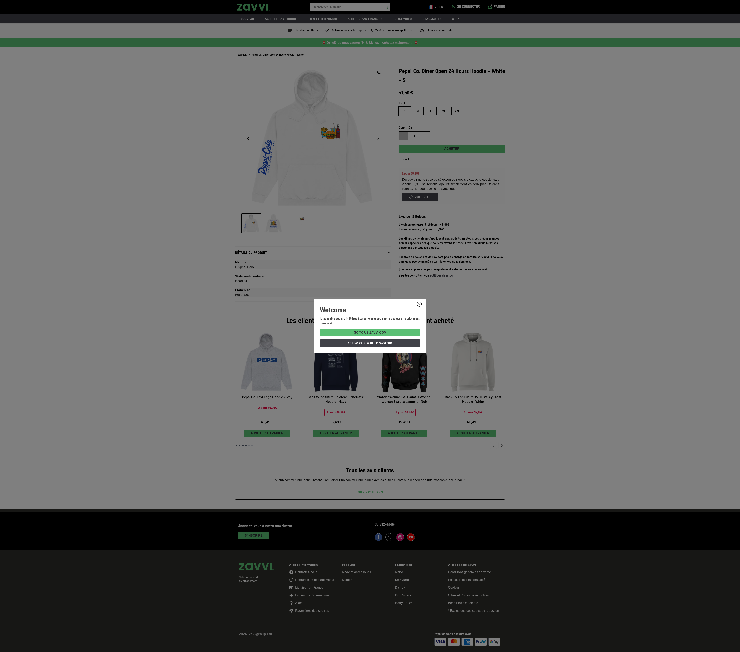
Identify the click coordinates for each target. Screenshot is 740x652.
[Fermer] (419, 304)
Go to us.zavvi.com (370, 332)
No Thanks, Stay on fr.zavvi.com (370, 343)
